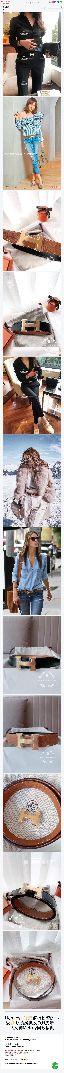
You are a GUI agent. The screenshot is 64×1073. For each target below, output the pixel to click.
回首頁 (5, 8)
